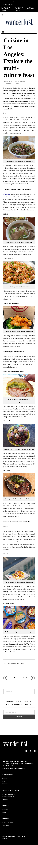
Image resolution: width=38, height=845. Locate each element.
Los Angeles (20, 663)
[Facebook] (26, 751)
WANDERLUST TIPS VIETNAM (31, 8)
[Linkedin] (34, 751)
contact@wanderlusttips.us (16, 768)
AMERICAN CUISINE (12, 84)
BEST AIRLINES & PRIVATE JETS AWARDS (5, 8)
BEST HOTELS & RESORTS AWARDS (19, 8)
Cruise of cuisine (11, 663)
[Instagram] (30, 751)
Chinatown (6, 194)
